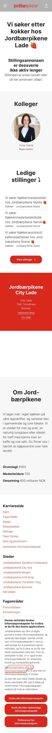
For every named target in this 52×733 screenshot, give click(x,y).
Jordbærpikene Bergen (16, 572)
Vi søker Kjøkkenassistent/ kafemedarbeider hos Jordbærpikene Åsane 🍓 (24, 237)
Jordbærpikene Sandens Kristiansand (25, 562)
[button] (46, 6)
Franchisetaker (12, 607)
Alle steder (9, 591)
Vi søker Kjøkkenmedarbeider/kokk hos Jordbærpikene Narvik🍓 (25, 217)
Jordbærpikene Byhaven (17, 587)
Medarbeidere (11, 526)
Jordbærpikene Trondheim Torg (22, 582)
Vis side (26, 317)
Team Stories (10, 536)
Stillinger (8, 531)
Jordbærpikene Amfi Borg (18, 577)
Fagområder (10, 516)
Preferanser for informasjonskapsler (26, 722)
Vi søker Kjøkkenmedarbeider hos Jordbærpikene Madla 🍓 (26, 200)
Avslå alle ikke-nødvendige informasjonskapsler (26, 709)
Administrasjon (11, 612)
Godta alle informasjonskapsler (26, 698)
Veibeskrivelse (26, 312)
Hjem (6, 511)
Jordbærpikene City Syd (17, 567)
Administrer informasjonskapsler (22, 546)
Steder (7, 521)
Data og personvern (15, 541)
